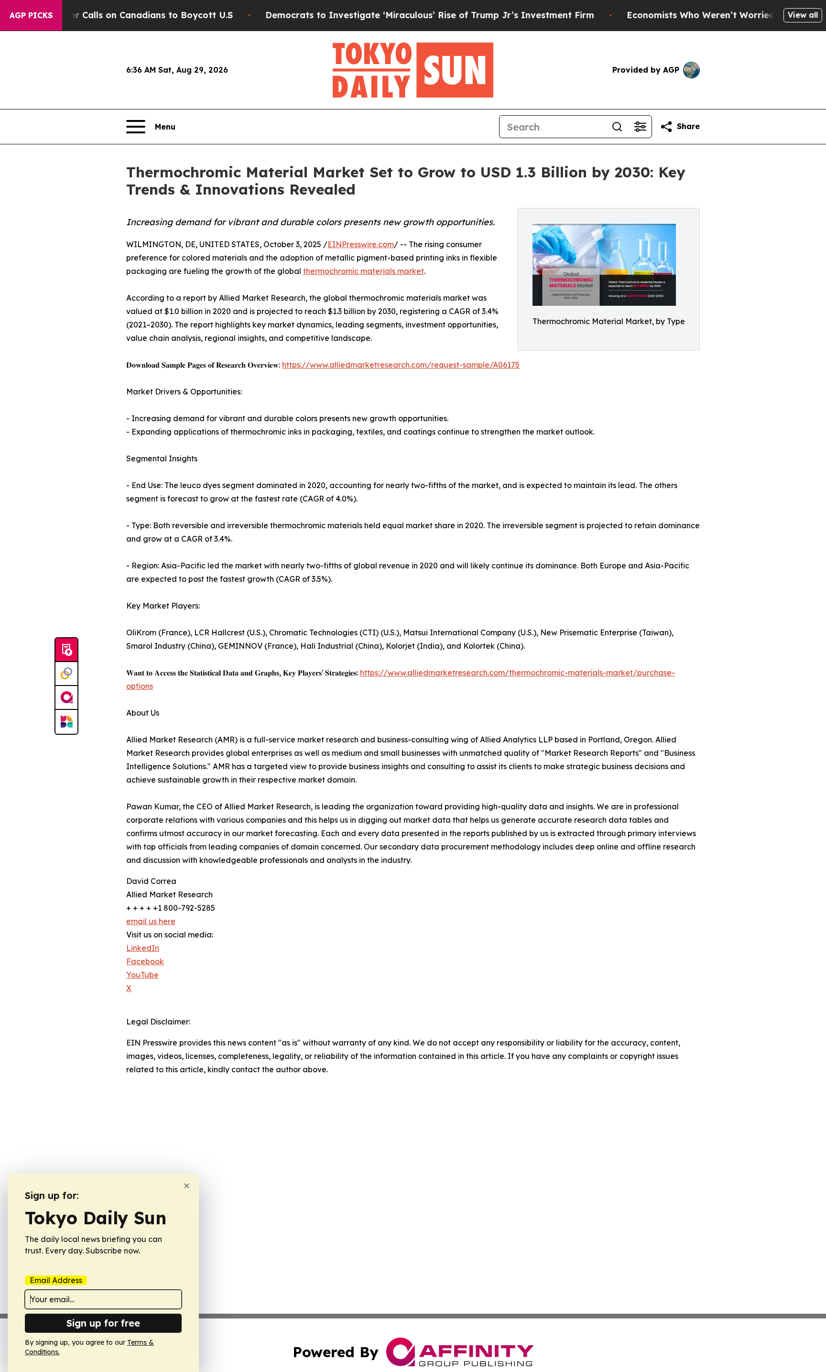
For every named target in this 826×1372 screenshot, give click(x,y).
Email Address (56, 1280)
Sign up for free (103, 1323)
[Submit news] (66, 650)
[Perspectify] (66, 674)
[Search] (617, 127)
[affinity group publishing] (66, 698)
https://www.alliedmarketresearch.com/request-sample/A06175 (401, 365)
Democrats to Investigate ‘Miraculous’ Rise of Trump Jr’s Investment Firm (429, 15)
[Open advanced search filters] (640, 127)
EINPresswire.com (360, 244)
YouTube (142, 975)
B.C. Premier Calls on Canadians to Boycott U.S (129, 15)
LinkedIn (142, 948)
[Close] (186, 1185)
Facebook (145, 961)
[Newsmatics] (66, 722)
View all (803, 15)
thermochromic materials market (363, 271)
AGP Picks (31, 15)
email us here (150, 921)
